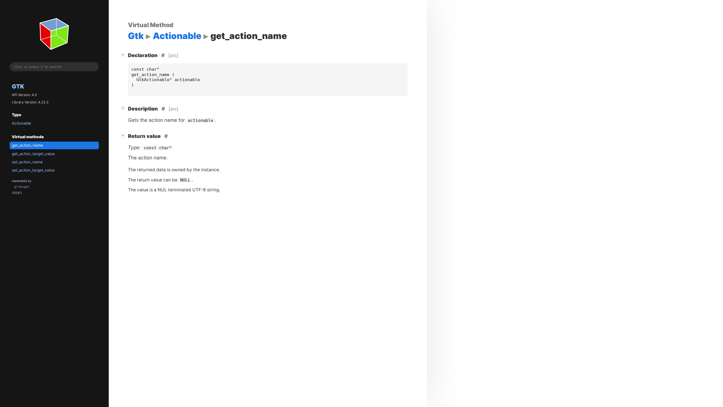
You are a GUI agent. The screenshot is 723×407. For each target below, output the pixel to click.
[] (124, 54)
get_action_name (27, 145)
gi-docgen (21, 187)
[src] (173, 55)
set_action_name (27, 162)
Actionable (21, 123)
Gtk (18, 86)
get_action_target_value (33, 153)
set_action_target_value (33, 170)
